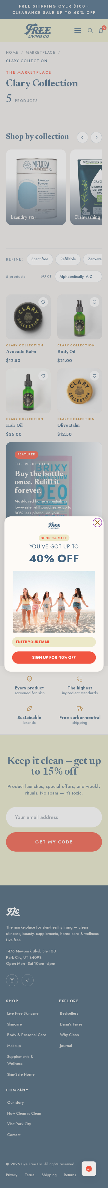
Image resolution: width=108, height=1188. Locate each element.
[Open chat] (89, 1168)
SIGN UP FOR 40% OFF (54, 657)
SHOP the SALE (54, 538)
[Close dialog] (97, 522)
